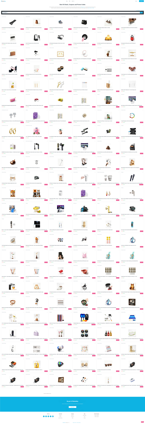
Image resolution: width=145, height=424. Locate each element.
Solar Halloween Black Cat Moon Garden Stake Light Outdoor (34, 307)
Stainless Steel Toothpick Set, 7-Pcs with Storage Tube (128, 89)
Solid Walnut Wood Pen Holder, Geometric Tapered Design (33, 27)
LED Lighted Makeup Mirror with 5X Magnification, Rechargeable (82, 58)
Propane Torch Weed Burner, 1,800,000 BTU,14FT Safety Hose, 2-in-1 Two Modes (108, 323)
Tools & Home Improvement (77, 125)
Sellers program (97, 416)
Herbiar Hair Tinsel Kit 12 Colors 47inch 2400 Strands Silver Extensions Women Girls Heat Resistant (63, 323)
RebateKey (64, 422)
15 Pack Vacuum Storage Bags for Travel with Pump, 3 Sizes (10, 214)
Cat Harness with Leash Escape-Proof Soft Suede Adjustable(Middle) (106, 307)
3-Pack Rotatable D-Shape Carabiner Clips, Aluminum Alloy (58, 245)
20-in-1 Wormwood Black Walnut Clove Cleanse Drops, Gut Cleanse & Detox (107, 105)
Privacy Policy (79, 422)
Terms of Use (74, 422)
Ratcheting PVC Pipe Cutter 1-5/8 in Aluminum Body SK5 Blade (34, 245)
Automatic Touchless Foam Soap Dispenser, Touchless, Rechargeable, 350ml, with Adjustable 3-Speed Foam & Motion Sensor (90, 183)
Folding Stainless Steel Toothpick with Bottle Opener (57, 89)
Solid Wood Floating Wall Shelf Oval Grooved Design (80, 229)
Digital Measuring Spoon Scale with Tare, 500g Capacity (104, 229)
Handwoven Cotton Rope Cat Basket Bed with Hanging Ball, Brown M (11, 307)
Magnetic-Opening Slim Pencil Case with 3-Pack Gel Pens (57, 167)
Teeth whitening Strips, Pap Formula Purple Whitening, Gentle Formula (83, 198)
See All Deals (142, 10)
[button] (23, 16)
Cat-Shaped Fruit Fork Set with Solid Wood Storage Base (9, 58)
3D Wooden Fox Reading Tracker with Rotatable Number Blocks (58, 183)
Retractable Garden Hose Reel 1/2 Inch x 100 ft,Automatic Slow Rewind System (132, 214)
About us (72, 415)
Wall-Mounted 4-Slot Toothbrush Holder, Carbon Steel (9, 43)
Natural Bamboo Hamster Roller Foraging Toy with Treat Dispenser (130, 167)
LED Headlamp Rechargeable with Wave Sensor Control (57, 43)
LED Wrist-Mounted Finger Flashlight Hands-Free (104, 167)
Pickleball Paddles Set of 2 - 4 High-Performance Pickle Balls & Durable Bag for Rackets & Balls (86, 323)
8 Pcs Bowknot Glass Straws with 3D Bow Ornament (80, 89)
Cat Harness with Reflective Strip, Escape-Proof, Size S (128, 245)
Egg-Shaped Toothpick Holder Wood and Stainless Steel (104, 58)
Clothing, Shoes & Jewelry (5, 125)
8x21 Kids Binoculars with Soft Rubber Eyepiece (56, 105)
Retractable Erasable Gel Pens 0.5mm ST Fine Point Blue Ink (81, 105)
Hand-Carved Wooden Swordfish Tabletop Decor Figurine (129, 58)
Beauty (99, 94)
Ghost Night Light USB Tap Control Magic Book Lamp (104, 43)
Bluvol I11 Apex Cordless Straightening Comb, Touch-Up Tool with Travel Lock (12, 229)
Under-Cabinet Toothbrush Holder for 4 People (103, 27)
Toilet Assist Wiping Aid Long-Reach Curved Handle (56, 229)
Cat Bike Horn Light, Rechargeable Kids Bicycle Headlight (9, 74)
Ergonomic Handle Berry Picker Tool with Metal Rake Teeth (58, 276)
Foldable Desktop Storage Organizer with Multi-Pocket (80, 27)
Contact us (72, 416)
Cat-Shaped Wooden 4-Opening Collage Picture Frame (9, 183)
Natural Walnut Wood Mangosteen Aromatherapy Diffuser (9, 167)
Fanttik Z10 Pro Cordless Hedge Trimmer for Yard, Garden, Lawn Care (82, 136)
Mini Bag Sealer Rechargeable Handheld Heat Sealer (9, 105)
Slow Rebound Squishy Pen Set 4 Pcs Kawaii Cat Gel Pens (33, 74)
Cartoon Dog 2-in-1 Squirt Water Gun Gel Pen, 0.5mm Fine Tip (10, 276)
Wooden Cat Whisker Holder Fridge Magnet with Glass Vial (105, 89)
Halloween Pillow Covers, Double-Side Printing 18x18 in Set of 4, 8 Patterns (36, 198)
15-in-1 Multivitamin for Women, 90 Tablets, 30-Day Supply (34, 136)
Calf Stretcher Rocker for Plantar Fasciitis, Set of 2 (80, 167)
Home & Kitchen (4, 16)
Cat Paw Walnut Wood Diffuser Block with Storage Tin (57, 74)
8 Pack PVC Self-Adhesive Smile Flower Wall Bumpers (104, 245)
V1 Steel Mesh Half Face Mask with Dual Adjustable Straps (34, 183)
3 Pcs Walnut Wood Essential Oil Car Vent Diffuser (104, 369)
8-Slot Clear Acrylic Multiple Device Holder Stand (56, 27)
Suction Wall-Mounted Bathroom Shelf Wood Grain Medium (129, 27)
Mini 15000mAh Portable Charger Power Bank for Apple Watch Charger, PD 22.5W (61, 136)
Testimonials (84, 415)
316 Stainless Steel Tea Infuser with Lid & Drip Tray (33, 167)
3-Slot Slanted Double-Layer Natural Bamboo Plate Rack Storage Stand (11, 245)
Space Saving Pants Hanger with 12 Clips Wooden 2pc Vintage (58, 307)
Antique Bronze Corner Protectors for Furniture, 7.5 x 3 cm (129, 276)
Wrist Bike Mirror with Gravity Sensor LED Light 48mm (80, 245)
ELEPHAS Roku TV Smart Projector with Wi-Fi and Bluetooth (58, 214)
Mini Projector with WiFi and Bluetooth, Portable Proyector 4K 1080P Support (131, 105)
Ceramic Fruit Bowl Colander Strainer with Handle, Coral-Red (81, 276)
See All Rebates (138, 10)
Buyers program (97, 415)
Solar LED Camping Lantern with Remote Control (32, 43)
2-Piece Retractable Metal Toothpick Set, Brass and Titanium (34, 89)
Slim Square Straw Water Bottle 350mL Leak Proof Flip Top (129, 229)
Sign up (60, 415)
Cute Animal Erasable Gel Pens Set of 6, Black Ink (32, 276)
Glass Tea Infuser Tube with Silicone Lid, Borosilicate (9, 89)
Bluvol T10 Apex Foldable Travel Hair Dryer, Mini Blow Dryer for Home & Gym (131, 198)
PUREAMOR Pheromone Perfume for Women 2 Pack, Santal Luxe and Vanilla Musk (108, 198)
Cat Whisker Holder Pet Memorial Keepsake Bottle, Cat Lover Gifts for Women (36, 323)
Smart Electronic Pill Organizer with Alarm (79, 74)
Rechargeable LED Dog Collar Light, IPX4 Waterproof (128, 43)
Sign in (60, 416)
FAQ (84, 416)
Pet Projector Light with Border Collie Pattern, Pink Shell (81, 43)
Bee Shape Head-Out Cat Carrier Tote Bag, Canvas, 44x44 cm (34, 369)
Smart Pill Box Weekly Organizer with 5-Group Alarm (104, 74)
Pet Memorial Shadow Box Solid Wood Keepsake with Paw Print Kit (130, 307)
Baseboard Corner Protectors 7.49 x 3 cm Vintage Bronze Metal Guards (107, 276)
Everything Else (123, 203)
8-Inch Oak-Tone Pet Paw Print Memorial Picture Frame (57, 58)
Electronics (123, 94)
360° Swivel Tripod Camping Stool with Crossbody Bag (33, 58)
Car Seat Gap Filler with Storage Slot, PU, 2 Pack (8, 27)
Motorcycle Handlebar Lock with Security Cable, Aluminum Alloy (34, 105)
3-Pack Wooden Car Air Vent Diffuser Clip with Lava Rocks (129, 74)
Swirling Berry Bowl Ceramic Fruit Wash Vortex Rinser (80, 307)
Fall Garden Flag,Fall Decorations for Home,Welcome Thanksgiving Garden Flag (12, 198)
